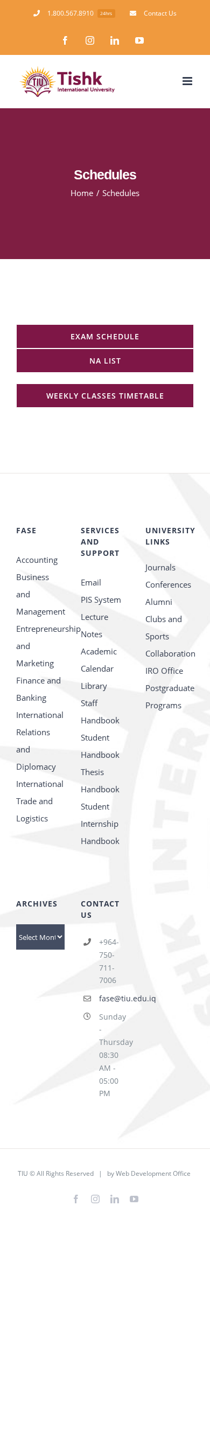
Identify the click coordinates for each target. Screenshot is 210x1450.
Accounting (37, 559)
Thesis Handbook (100, 780)
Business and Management (40, 594)
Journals (160, 567)
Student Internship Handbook (100, 823)
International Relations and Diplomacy (40, 740)
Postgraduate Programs (169, 696)
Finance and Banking (38, 689)
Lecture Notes (94, 625)
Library (94, 685)
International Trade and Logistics (40, 801)
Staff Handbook (100, 712)
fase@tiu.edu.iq (114, 998)
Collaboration (169, 653)
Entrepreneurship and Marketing (40, 645)
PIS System (101, 599)
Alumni (158, 601)
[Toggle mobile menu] (188, 81)
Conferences (168, 584)
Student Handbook (100, 746)
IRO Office (164, 670)
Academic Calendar (99, 660)
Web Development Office (153, 1173)
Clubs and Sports (163, 628)
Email (91, 582)
